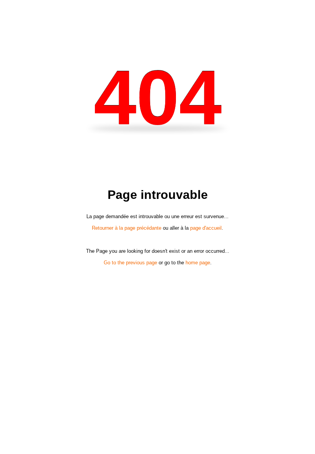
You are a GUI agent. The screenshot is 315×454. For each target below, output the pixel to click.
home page (198, 262)
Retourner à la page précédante (126, 228)
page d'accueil (206, 228)
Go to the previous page (130, 262)
